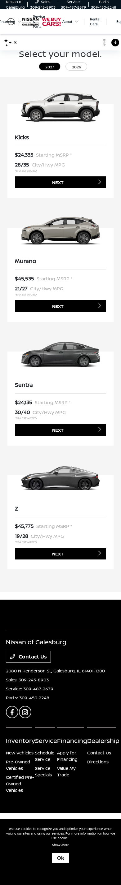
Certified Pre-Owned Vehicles (20, 783)
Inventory (20, 740)
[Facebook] (12, 712)
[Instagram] (25, 712)
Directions (98, 762)
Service (46, 740)
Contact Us (32, 656)
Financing (72, 740)
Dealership (103, 740)
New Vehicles (20, 753)
